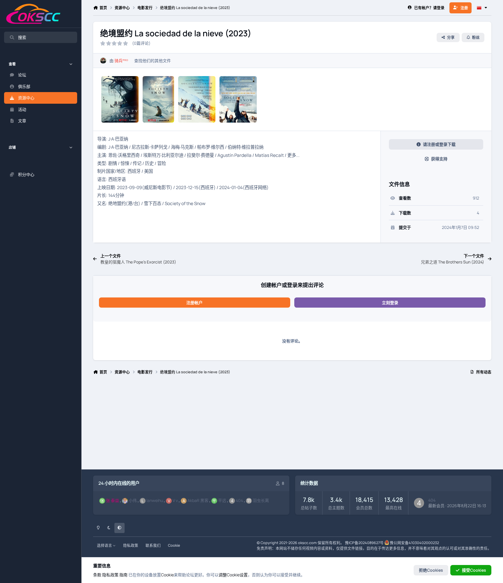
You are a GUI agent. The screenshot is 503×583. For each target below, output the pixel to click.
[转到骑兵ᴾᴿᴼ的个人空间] (103, 61)
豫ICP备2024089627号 (364, 542)
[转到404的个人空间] (419, 503)
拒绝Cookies (431, 570)
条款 (97, 574)
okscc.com (307, 542)
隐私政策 (130, 545)
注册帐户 (194, 302)
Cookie (174, 545)
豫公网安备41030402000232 (414, 542)
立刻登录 (390, 302)
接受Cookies (474, 570)
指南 (123, 574)
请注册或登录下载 (439, 144)
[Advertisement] (267, 424)
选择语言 (105, 545)
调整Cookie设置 (233, 574)
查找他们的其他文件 (152, 60)
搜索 (22, 37)
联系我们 (153, 545)
